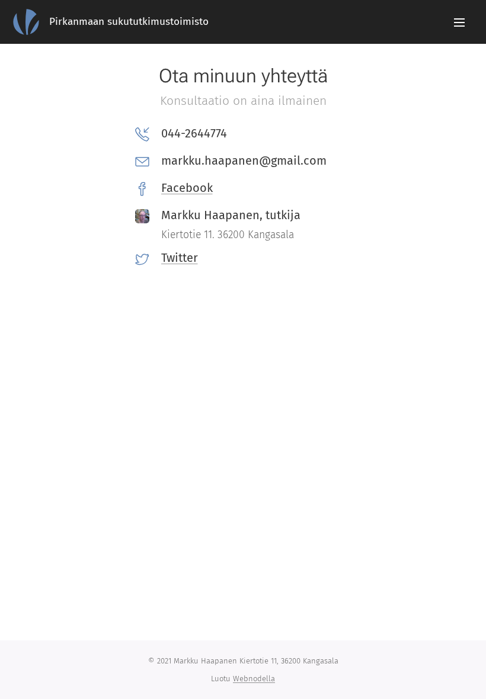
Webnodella (254, 678)
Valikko (459, 22)
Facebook (187, 188)
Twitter (179, 258)
